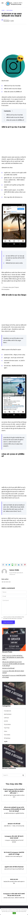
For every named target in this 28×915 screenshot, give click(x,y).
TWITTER (6, 728)
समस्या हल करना (14, 879)
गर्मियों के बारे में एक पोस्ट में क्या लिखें (14, 115)
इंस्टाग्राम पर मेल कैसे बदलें (8, 668)
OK (14, 913)
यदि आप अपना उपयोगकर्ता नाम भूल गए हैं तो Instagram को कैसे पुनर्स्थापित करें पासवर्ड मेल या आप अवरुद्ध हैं (13, 663)
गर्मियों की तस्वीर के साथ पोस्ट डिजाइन (14, 117)
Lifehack (6, 717)
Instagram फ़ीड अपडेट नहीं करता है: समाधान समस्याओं (14, 837)
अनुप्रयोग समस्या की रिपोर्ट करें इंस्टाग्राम (14, 867)
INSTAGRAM (7, 714)
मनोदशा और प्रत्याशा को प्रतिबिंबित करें (15, 120)
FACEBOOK (7, 711)
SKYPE (6, 721)
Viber (5, 731)
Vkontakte (7, 734)
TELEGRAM (7, 724)
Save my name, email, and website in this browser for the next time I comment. (13, 617)
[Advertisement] (14, 40)
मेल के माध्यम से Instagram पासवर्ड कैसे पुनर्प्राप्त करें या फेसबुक (14, 853)
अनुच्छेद (5, 741)
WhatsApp (7, 738)
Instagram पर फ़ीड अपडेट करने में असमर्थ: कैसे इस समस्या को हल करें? (14, 894)
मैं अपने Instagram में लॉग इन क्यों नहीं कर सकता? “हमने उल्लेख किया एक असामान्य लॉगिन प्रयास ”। (13, 657)
